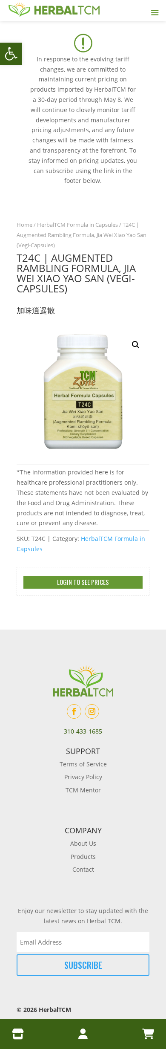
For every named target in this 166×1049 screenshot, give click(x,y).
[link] (11, 54)
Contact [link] (83, 869)
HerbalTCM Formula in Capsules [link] (77, 224)
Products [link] (83, 856)
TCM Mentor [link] (83, 790)
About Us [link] (83, 843)
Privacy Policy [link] (83, 777)
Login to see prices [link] (83, 582)
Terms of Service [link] (83, 764)
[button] (135, 345)
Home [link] (24, 224)
